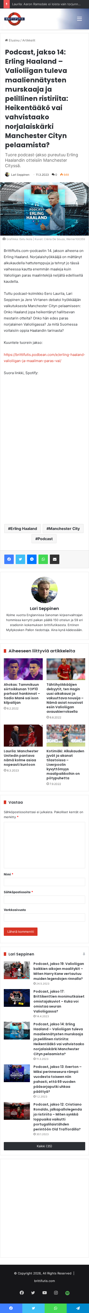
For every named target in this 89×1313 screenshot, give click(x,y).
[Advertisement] (44, 471)
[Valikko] (79, 18)
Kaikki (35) (44, 1146)
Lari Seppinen (20, 174)
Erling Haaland (23, 528)
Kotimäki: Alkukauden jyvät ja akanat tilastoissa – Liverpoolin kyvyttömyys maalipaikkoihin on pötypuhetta (65, 764)
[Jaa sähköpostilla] (54, 559)
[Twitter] (20, 559)
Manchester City (64, 528)
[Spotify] (67, 1293)
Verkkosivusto (15, 910)
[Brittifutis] (14, 19)
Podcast (45, 538)
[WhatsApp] (43, 559)
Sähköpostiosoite (18, 892)
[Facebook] (9, 559)
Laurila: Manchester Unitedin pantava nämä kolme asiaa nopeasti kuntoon (21, 758)
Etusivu (14, 40)
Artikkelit (28, 40)
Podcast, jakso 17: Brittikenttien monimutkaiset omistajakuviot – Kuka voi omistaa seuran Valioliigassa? (58, 1001)
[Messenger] (32, 559)
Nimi (8, 874)
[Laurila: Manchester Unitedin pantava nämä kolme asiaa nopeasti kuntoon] (23, 735)
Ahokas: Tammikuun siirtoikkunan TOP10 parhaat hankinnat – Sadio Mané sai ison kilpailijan (22, 693)
